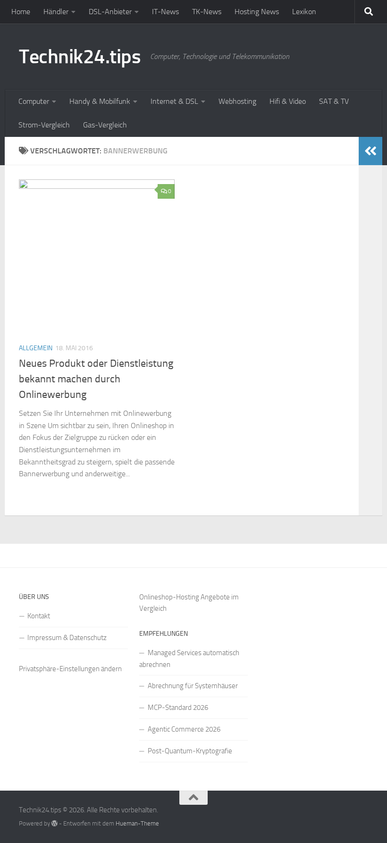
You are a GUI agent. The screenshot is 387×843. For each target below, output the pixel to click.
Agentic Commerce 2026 (184, 729)
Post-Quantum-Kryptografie (190, 751)
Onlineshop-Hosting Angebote (184, 597)
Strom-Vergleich (44, 124)
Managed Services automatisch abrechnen (189, 659)
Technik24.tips (80, 56)
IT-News (165, 11)
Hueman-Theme (137, 823)
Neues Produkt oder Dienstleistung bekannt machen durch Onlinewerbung (96, 379)
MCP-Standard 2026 (178, 707)
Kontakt (38, 616)
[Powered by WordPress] (54, 823)
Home (20, 11)
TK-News (206, 11)
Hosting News (257, 11)
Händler (55, 11)
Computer (33, 101)
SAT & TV (334, 101)
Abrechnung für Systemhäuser (193, 686)
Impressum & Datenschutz (67, 637)
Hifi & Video (287, 101)
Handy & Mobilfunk (99, 101)
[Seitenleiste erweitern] (370, 151)
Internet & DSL (174, 101)
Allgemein (35, 348)
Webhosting (237, 101)
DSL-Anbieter (110, 11)
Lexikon (304, 11)
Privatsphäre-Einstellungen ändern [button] (70, 669)
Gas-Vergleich (105, 124)
